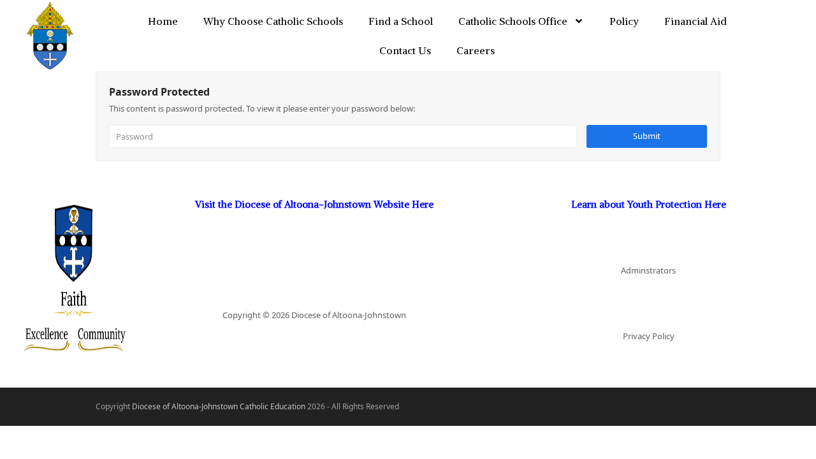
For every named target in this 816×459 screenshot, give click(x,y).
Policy (624, 21)
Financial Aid (695, 21)
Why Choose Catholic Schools (273, 21)
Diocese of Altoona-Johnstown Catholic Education (218, 406)
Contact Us (405, 50)
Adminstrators (648, 270)
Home (163, 21)
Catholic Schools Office (512, 21)
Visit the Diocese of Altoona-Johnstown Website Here (314, 204)
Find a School (400, 21)
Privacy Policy (648, 336)
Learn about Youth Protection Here (648, 204)
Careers (475, 50)
